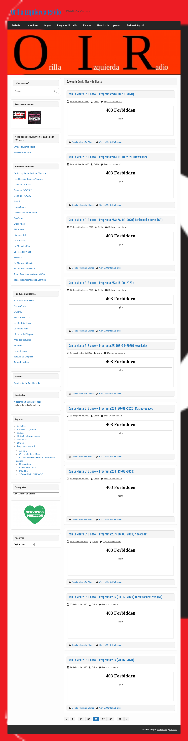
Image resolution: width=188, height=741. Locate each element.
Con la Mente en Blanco (25, 212)
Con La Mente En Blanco (83, 142)
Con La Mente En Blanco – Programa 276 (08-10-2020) (101, 94)
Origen (47, 25)
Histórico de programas (108, 25)
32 (103, 719)
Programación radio (67, 25)
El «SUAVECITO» (22, 317)
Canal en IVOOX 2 (23, 190)
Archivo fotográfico (136, 25)
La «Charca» (20, 240)
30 (88, 719)
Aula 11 (17, 201)
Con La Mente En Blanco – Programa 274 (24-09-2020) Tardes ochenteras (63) (115, 220)
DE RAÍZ (18, 311)
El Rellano (19, 229)
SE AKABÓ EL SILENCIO (31, 474)
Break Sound (20, 207)
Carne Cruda (20, 306)
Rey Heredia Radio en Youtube (28, 179)
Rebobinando (20, 351)
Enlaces (87, 25)
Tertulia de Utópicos (23, 356)
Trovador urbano (22, 362)
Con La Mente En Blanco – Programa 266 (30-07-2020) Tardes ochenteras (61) (115, 597)
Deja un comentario (113, 101)
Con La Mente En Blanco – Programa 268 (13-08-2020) (101, 471)
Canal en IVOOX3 (22, 195)
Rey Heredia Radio (23, 152)
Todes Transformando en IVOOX (29, 274)
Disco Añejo (19, 223)
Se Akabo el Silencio (23, 263)
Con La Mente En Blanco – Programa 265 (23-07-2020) (101, 660)
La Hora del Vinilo (22, 251)
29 (81, 719)
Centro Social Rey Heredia (27, 383)
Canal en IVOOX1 (22, 184)
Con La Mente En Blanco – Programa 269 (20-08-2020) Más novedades (110, 408)
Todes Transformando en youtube (30, 279)
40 (120, 719)
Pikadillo (18, 257)
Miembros (32, 25)
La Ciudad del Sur (22, 246)
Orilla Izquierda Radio (36, 12)
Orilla (96, 101)
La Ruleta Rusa (21, 328)
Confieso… (19, 218)
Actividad (16, 25)
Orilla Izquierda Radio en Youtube (30, 173)
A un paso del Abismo (24, 300)
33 (110, 719)
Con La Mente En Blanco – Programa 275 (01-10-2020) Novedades (107, 157)
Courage (173, 729)
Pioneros (18, 345)
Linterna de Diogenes (24, 334)
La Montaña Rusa (22, 323)
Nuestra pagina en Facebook (27, 401)
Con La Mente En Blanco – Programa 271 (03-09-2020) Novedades (107, 346)
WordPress (162, 729)
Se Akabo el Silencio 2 (24, 268)
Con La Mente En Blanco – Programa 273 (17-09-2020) (101, 283)
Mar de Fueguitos (22, 339)
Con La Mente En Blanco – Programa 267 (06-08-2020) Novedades (108, 534)
